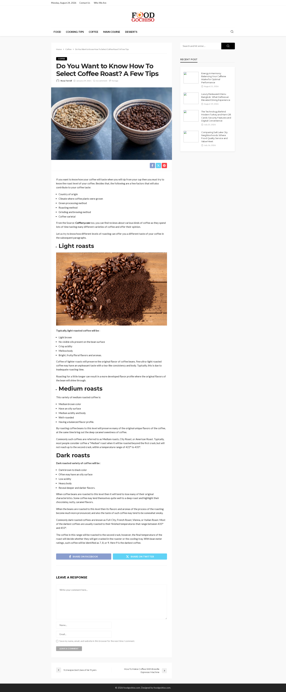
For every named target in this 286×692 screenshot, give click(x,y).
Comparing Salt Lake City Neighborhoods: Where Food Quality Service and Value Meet (214, 137)
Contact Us (84, 2)
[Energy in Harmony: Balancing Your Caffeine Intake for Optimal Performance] (191, 77)
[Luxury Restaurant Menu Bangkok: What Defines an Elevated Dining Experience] (191, 98)
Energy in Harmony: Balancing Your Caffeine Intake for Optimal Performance (213, 78)
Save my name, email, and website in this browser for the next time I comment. (97, 641)
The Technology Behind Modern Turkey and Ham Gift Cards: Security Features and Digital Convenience (216, 116)
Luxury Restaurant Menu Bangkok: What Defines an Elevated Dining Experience (215, 97)
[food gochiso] (143, 16)
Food (57, 31)
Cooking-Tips (75, 31)
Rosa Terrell (66, 80)
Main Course (111, 31)
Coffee (93, 31)
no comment (101, 80)
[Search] (232, 31)
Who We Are (100, 2)
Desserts (131, 31)
